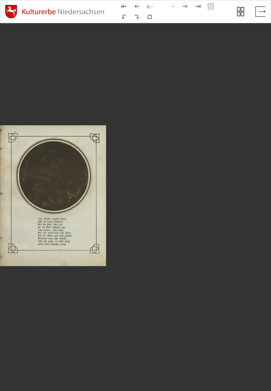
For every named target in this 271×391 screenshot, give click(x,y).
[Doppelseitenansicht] (211, 6)
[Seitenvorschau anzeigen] (240, 11)
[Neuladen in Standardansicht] (149, 17)
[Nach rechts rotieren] (137, 17)
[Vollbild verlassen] (260, 11)
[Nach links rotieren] (124, 17)
